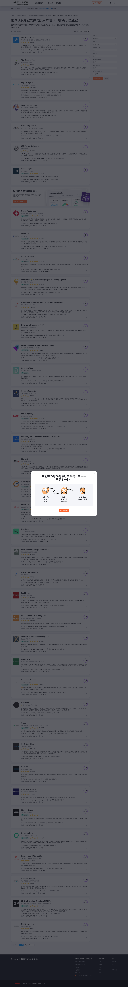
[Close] (94, 473)
